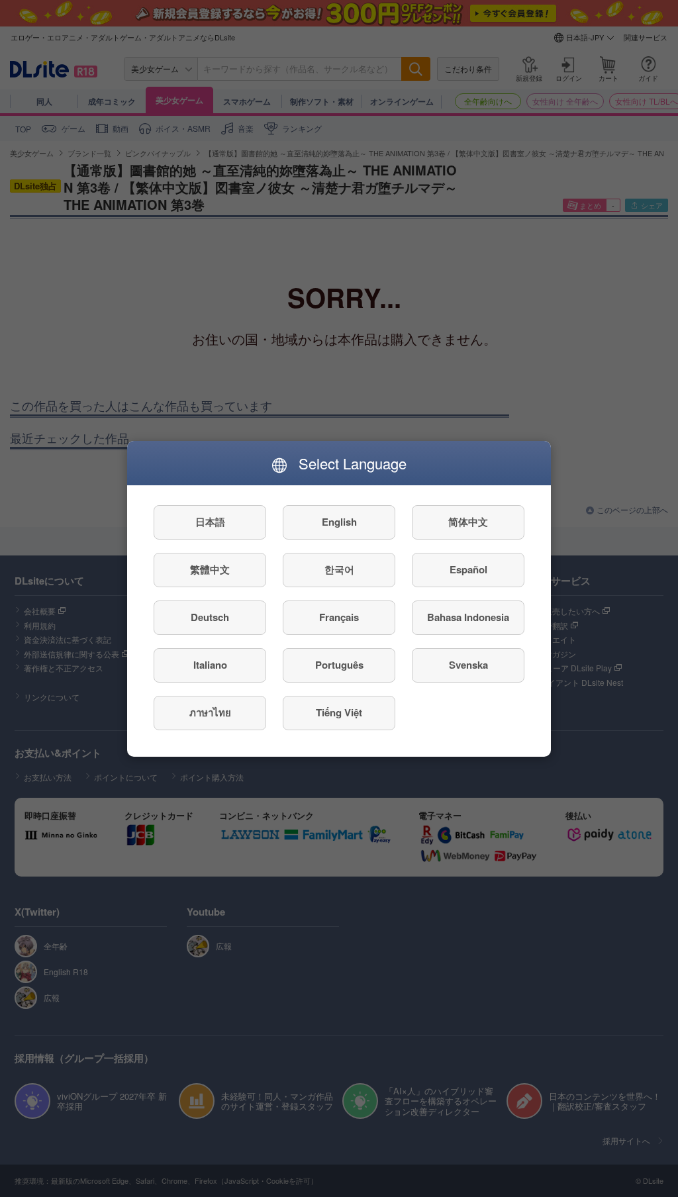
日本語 (210, 521)
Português (339, 664)
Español (468, 569)
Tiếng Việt (339, 712)
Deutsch (210, 617)
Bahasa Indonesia (468, 617)
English (339, 521)
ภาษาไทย (210, 712)
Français (339, 617)
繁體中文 (210, 569)
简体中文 (468, 521)
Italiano (210, 664)
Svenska (468, 664)
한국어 (339, 569)
